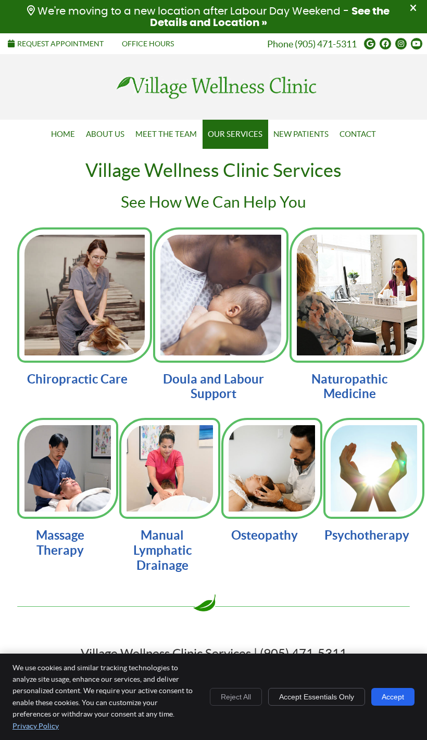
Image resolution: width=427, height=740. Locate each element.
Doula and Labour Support (213, 386)
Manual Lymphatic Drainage (162, 550)
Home (63, 134)
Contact (358, 134)
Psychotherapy (366, 535)
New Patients (301, 134)
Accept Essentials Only (316, 697)
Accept (393, 697)
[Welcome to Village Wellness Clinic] (213, 103)
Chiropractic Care (77, 379)
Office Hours (148, 44)
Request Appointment (60, 44)
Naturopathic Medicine (349, 386)
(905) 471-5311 (326, 44)
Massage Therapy (60, 542)
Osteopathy (264, 535)
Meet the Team (166, 134)
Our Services (235, 134)
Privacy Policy (35, 726)
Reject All (236, 697)
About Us (105, 134)
